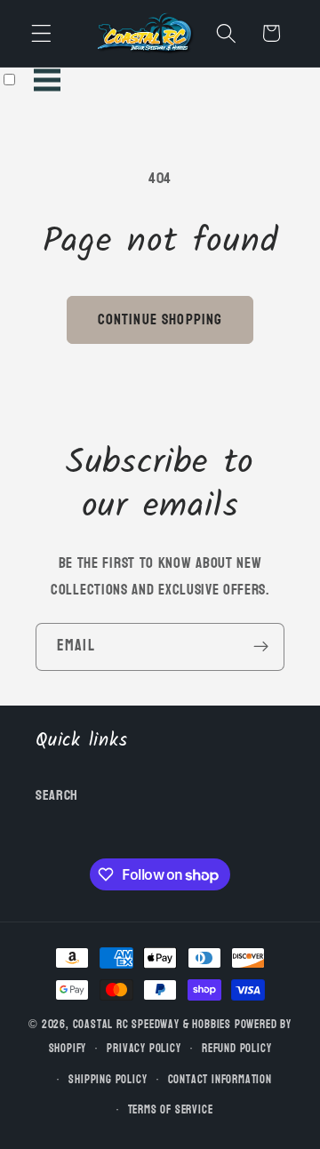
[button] (41, 33)
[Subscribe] (261, 647)
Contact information (220, 1079)
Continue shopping (160, 319)
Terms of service (170, 1110)
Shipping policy (107, 1079)
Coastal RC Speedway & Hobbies (152, 1024)
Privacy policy (143, 1048)
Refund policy (236, 1048)
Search (57, 795)
